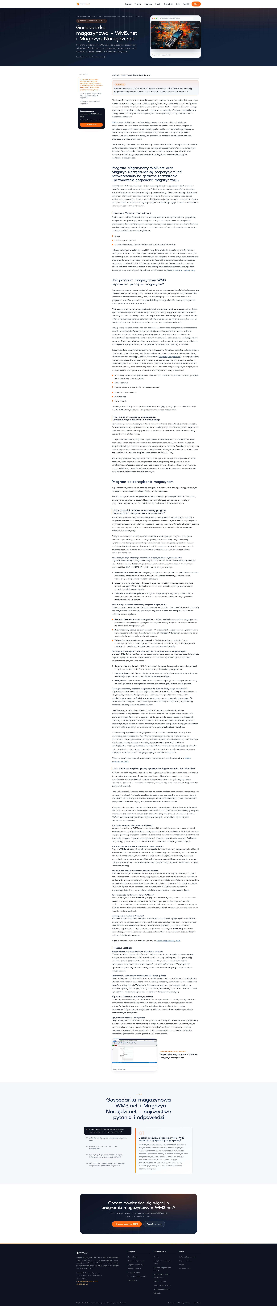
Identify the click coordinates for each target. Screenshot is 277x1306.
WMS (114, 122)
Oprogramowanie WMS (162, 1285)
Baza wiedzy (168, 4)
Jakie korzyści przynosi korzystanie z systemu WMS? (106, 1139)
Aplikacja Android (134, 1269)
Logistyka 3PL (133, 1280)
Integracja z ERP (160, 1281)
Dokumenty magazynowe (137, 1276)
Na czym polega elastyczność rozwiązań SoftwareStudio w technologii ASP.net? (104, 1155)
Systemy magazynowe (136, 1261)
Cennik (157, 4)
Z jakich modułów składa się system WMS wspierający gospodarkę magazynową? (105, 1130)
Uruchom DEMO (91, 124)
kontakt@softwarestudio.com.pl (87, 1281)
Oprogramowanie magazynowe (181, 270)
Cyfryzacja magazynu (162, 1289)
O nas (181, 1265)
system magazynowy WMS (168, 940)
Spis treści (157, 1293)
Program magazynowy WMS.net (86, 16)
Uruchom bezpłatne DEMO (126, 1224)
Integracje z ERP (134, 1272)
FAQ (178, 4)
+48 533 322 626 (82, 1284)
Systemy (128, 4)
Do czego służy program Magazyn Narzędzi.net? (102, 1147)
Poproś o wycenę (154, 1224)
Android (138, 4)
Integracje (148, 4)
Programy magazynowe (169, 356)
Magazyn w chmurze (135, 1265)
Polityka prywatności (184, 1303)
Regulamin (197, 1303)
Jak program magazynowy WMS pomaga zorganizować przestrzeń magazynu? (105, 1164)
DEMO (196, 4)
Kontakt (186, 4)
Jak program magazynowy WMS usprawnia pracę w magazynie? (90, 96)
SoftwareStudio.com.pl (187, 1257)
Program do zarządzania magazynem (90, 103)
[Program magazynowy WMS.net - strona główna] (83, 4)
